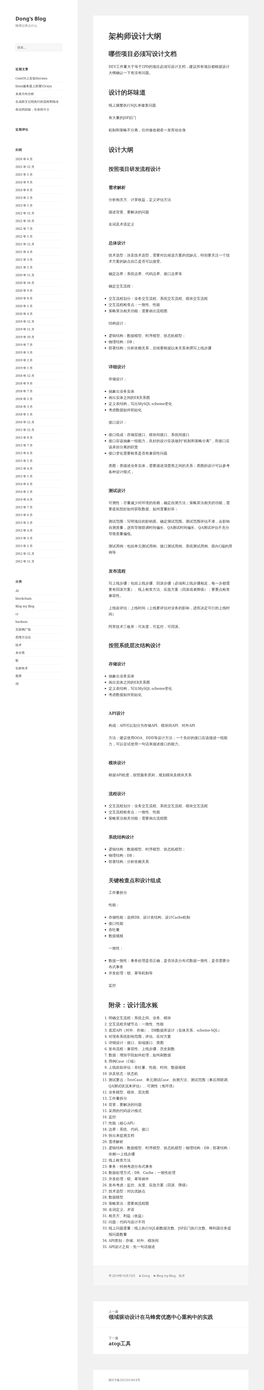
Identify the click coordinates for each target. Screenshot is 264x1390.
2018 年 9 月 (24, 383)
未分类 (20, 653)
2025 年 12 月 (24, 167)
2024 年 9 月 (24, 182)
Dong (146, 1276)
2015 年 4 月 (24, 468)
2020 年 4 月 (24, 314)
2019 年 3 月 (24, 352)
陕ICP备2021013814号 (124, 1380)
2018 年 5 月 (24, 399)
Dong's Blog (30, 18)
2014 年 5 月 (24, 492)
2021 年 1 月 (24, 267)
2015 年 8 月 (24, 437)
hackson (21, 622)
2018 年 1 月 (24, 414)
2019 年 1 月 (24, 368)
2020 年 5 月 (24, 306)
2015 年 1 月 (24, 476)
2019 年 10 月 (24, 337)
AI (17, 591)
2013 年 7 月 (24, 507)
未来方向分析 (24, 94)
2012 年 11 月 (24, 561)
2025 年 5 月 (24, 174)
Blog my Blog (24, 606)
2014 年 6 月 (24, 484)
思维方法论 (23, 637)
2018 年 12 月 (24, 376)
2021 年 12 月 (24, 244)
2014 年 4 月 (24, 499)
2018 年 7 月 (24, 391)
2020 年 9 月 (24, 290)
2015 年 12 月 (24, 430)
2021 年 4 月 (24, 252)
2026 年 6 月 (24, 159)
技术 (18, 645)
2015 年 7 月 (24, 445)
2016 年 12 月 (24, 422)
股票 (18, 676)
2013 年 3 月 (24, 538)
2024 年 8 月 (24, 190)
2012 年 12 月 (24, 553)
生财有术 (21, 668)
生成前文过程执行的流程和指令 (37, 101)
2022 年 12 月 (24, 213)
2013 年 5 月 (24, 523)
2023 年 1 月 (24, 205)
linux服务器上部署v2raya (33, 86)
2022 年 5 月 (24, 236)
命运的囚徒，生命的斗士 (32, 109)
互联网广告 (23, 629)
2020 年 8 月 (24, 298)
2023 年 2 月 (24, 198)
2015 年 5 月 (24, 461)
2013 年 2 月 (24, 546)
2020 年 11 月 (24, 275)
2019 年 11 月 (24, 329)
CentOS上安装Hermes (31, 78)
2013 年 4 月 (24, 530)
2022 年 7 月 (24, 229)
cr (17, 614)
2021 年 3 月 (24, 259)
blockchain (23, 598)
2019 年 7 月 (24, 345)
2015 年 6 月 (24, 453)
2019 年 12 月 (24, 321)
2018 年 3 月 (24, 406)
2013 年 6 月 (24, 515)
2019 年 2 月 (24, 360)
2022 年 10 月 (24, 221)
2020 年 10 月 (24, 283)
